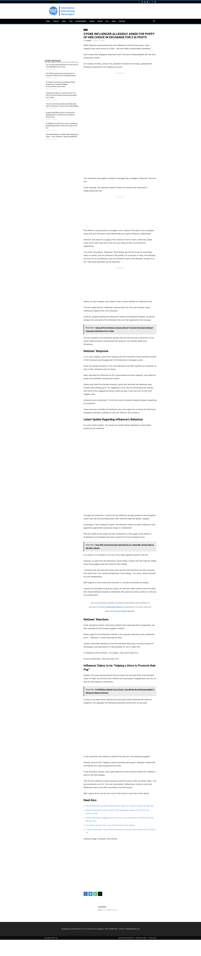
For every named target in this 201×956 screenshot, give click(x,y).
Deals (64, 21)
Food (71, 21)
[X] (152, 1)
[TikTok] (150, 1)
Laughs (91, 21)
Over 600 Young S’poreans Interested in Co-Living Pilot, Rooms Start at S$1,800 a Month (61, 74)
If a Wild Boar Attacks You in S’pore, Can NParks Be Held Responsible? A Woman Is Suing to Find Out (62, 126)
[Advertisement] (118, 11)
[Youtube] (155, 1)
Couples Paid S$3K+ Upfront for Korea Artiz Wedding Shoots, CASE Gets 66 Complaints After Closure (60, 115)
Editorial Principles (141, 938)
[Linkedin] (145, 1)
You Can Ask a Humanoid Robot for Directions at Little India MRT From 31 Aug (62, 66)
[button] (153, 21)
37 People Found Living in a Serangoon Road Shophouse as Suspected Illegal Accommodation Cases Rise (60, 84)
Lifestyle (56, 21)
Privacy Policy (152, 938)
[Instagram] (142, 1)
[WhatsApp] (95, 894)
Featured (122, 21)
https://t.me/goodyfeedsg (110, 607)
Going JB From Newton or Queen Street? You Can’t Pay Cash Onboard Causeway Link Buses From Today (61, 95)
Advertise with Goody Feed (126, 938)
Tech (107, 21)
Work (114, 21)
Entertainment (81, 21)
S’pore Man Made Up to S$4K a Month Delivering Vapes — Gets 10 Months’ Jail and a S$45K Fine (62, 135)
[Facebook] (139, 1)
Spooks (100, 21)
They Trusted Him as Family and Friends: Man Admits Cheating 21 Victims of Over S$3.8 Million (62, 105)
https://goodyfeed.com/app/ (122, 611)
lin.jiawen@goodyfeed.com (110, 910)
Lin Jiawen (88, 40)
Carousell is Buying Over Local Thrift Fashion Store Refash (110, 825)
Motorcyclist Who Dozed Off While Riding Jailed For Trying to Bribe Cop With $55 (120, 806)
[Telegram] (147, 1)
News (48, 21)
